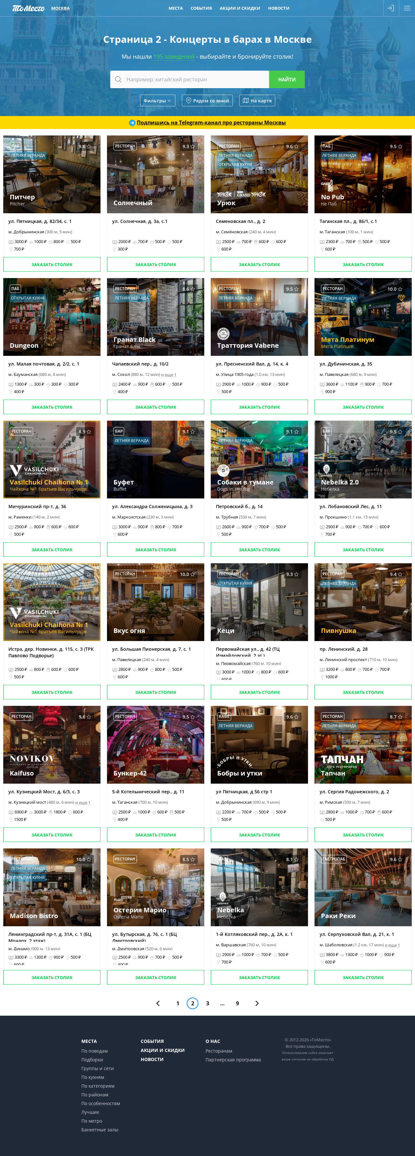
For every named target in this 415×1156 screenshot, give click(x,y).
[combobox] (207, 79)
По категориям (97, 1086)
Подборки (92, 1060)
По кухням (92, 1077)
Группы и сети (97, 1068)
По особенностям (100, 1103)
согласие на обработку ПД (312, 1059)
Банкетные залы (99, 1130)
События (201, 8)
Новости (279, 8)
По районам (94, 1095)
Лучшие (90, 1112)
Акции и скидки (240, 8)
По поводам (94, 1051)
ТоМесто (28, 8)
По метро (91, 1121)
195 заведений (174, 56)
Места (176, 8)
